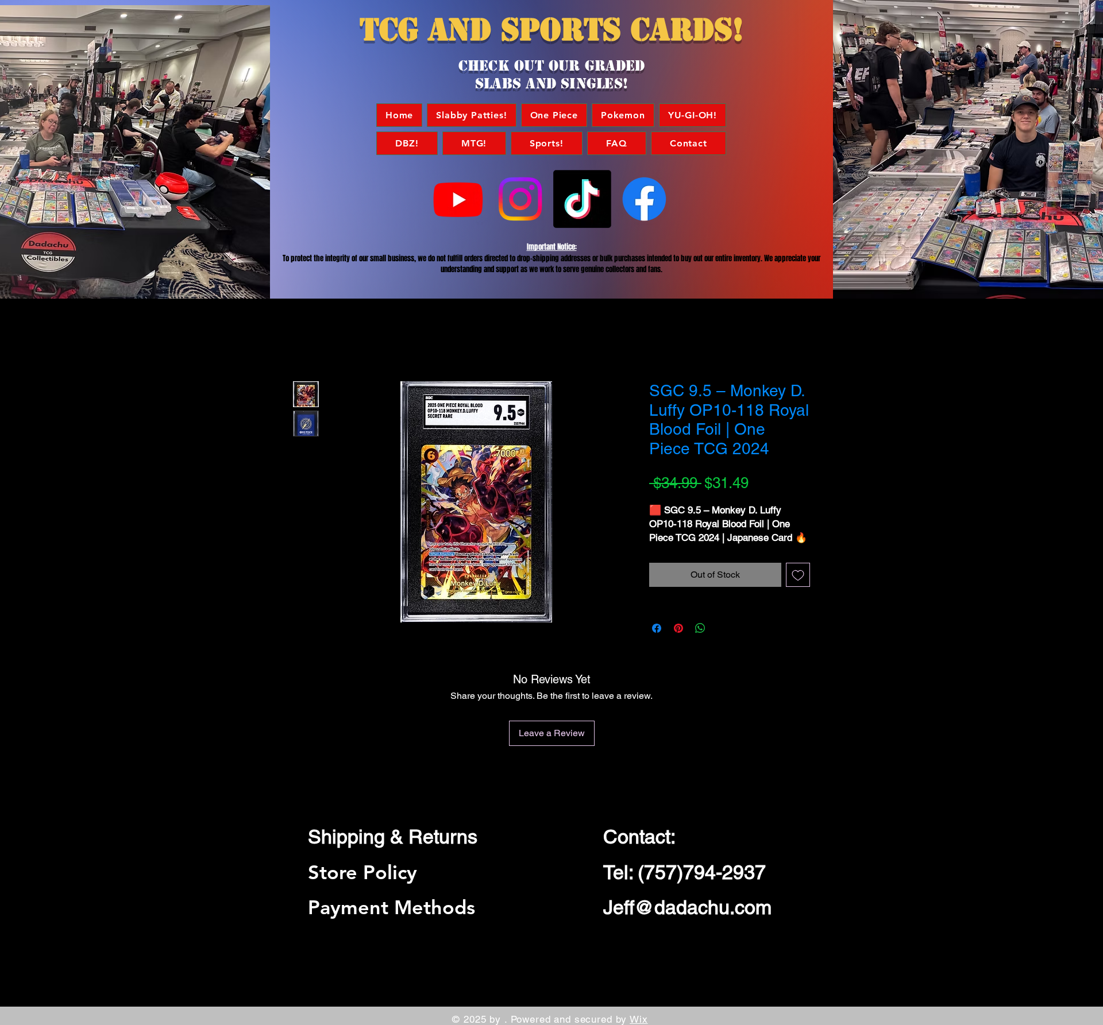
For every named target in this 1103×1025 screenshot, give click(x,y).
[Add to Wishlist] (798, 575)
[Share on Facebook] (657, 628)
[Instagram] (520, 199)
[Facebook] (644, 199)
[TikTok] (582, 199)
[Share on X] (722, 628)
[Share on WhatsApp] (700, 628)
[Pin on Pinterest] (678, 628)
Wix (639, 1019)
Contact (636, 836)
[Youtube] (458, 199)
